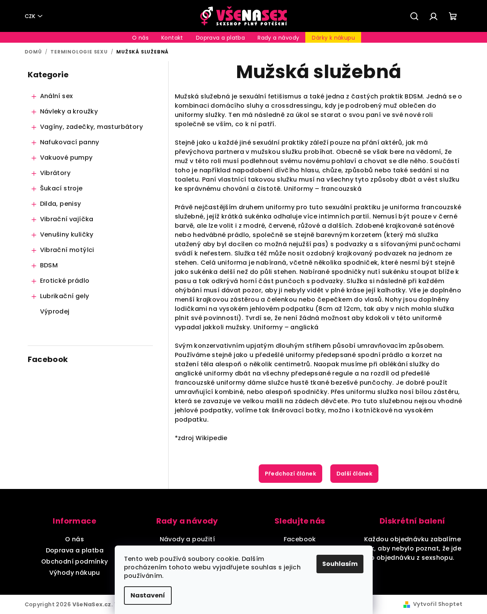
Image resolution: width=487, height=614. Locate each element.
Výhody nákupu (74, 572)
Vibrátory (55, 173)
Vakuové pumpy (66, 157)
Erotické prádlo (65, 280)
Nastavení (148, 595)
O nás (74, 539)
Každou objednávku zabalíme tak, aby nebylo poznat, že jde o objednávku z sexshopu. (412, 548)
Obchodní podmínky (74, 561)
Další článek (354, 473)
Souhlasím (340, 563)
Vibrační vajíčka (67, 219)
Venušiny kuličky (67, 234)
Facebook (300, 539)
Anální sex (56, 96)
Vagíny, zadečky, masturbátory (91, 126)
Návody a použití (187, 539)
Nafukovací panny (69, 142)
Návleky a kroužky (69, 111)
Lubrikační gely (64, 296)
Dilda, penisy (60, 203)
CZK (30, 16)
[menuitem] (140, 37)
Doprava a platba (75, 550)
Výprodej (55, 311)
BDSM (49, 265)
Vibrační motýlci (67, 249)
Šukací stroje (61, 188)
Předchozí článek (290, 473)
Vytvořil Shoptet (437, 604)
